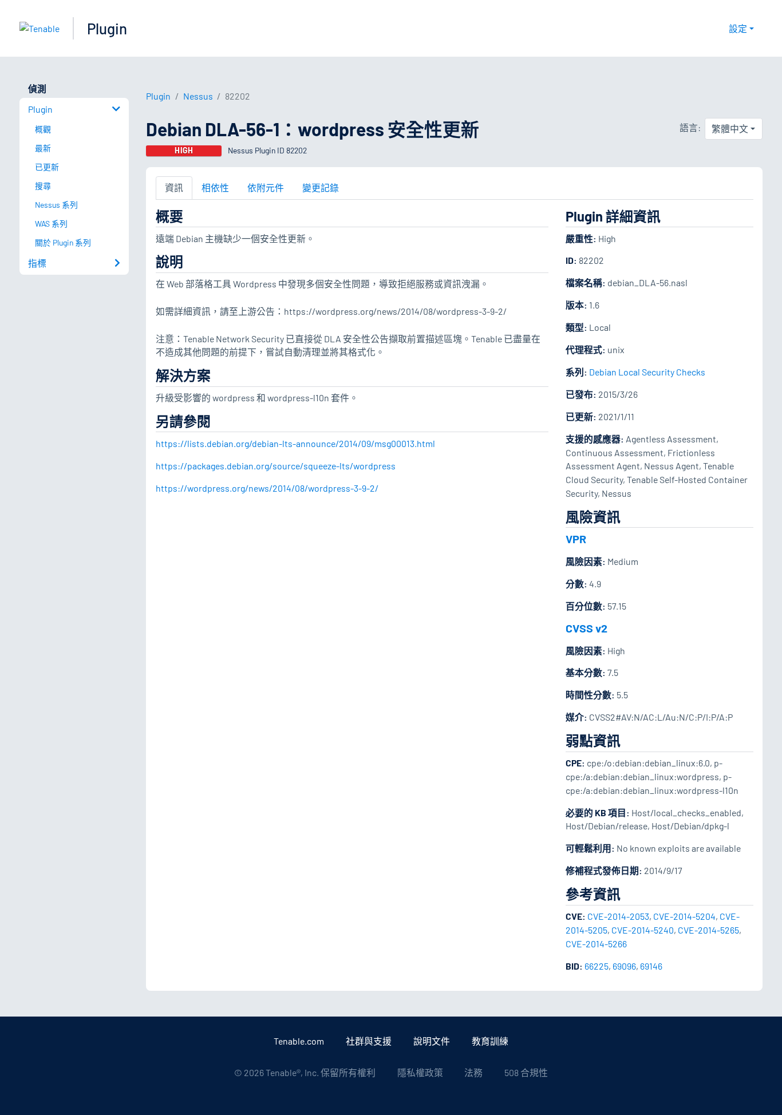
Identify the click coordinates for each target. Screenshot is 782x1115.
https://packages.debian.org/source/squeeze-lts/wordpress (276, 465)
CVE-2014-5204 (684, 916)
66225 (596, 965)
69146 (651, 965)
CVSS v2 (586, 628)
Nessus (198, 95)
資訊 (174, 187)
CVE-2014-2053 (618, 916)
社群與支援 (369, 1040)
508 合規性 (526, 1072)
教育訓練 (490, 1040)
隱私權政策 (420, 1072)
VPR (576, 538)
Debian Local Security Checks (647, 371)
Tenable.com (299, 1040)
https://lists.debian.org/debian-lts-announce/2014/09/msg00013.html (295, 443)
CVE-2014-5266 (596, 943)
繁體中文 (730, 128)
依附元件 (265, 187)
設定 (738, 28)
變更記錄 (320, 187)
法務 (473, 1072)
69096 (624, 965)
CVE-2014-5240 (642, 929)
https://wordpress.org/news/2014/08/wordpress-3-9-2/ (267, 488)
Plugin (107, 28)
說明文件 (431, 1040)
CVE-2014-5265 (708, 929)
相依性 (215, 187)
